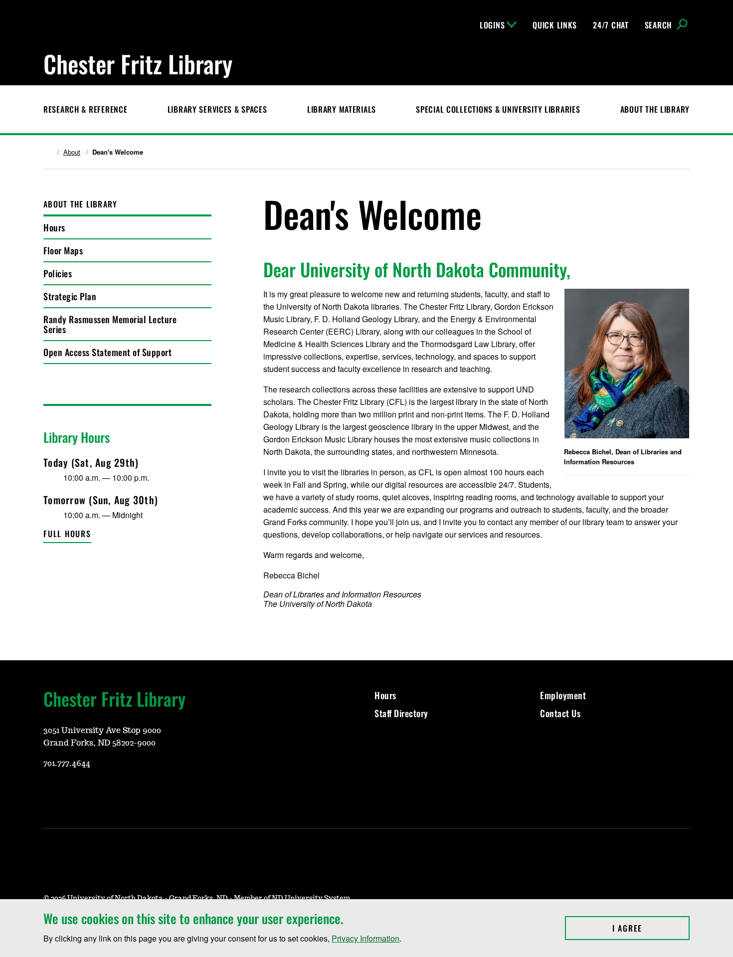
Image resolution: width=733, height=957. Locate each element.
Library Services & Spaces (217, 109)
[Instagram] (50, 793)
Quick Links (555, 25)
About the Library (655, 109)
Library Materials (341, 109)
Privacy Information (365, 938)
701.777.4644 (66, 763)
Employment (563, 695)
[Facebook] (74, 793)
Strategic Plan (69, 296)
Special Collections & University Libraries (498, 109)
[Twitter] (98, 793)
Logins (492, 25)
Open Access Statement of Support (107, 352)
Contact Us (561, 713)
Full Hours (67, 534)
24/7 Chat (610, 25)
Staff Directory (401, 713)
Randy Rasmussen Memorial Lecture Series (110, 324)
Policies (57, 273)
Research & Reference (85, 109)
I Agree (651, 928)
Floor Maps (63, 250)
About (71, 152)
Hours (54, 227)
